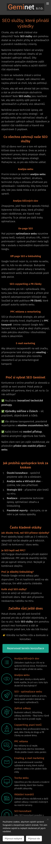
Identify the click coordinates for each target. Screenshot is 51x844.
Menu (47, 3)
